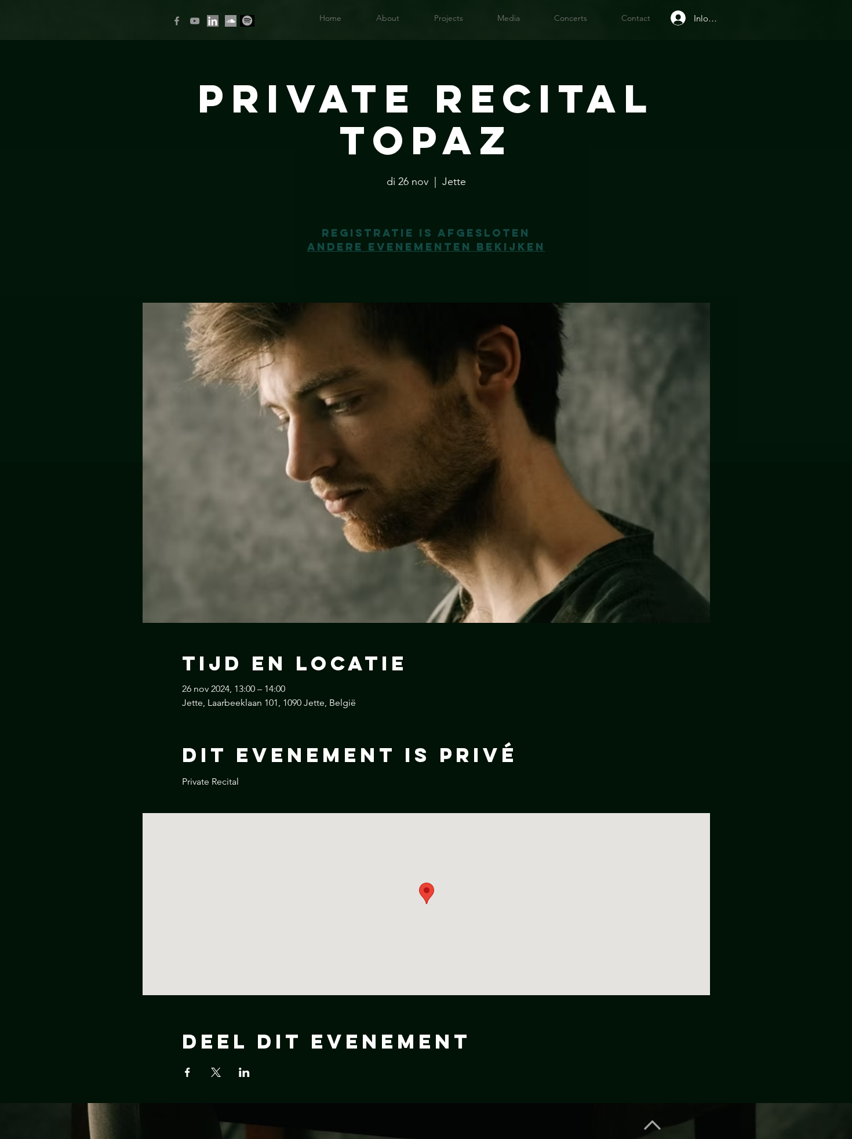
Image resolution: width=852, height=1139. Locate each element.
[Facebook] (177, 21)
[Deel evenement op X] (215, 1072)
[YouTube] (195, 21)
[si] (230, 21)
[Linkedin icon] (213, 21)
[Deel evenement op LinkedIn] (244, 1072)
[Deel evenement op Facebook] (187, 1072)
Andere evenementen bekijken (426, 246)
